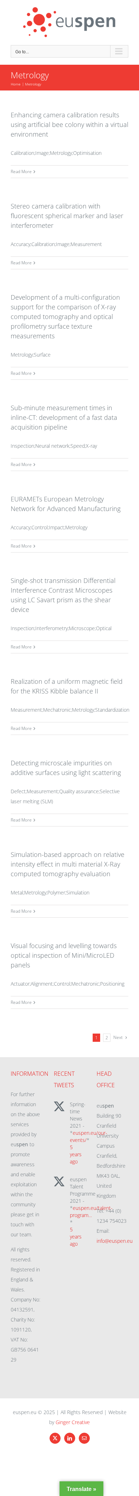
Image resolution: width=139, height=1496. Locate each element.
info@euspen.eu (115, 1240)
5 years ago (76, 1154)
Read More (21, 171)
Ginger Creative (73, 1422)
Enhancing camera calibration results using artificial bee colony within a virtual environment (69, 124)
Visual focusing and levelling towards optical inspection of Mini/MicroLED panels (64, 955)
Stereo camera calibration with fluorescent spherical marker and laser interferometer (67, 216)
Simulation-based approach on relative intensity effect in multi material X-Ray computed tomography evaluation (67, 864)
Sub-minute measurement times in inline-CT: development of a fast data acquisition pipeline (64, 417)
